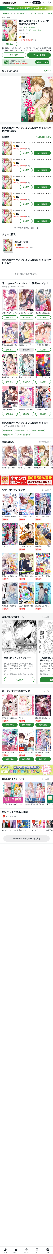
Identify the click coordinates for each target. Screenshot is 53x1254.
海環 (25, 27)
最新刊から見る (44, 137)
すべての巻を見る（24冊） (25, 228)
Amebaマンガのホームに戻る (26, 838)
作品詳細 (26, 349)
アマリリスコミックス (33, 30)
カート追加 (40, 55)
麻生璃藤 (32, 27)
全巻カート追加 (42, 62)
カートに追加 (42, 153)
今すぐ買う (14, 55)
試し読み (9, 44)
